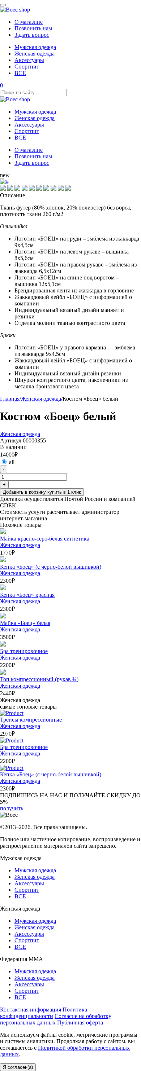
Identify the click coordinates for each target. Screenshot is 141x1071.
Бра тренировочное (24, 651)
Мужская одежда (35, 47)
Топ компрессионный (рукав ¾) (39, 679)
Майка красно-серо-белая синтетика (44, 539)
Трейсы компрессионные (31, 720)
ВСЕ (20, 73)
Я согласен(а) (18, 1067)
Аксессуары (29, 60)
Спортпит (26, 66)
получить (11, 808)
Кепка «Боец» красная (27, 595)
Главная (10, 399)
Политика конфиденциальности (43, 1012)
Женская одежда (34, 53)
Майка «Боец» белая (25, 623)
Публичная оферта (80, 1022)
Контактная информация (30, 1009)
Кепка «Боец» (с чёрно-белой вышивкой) (50, 567)
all (11, 462)
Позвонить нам (33, 28)
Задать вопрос (31, 35)
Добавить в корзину (42, 492)
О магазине (28, 22)
